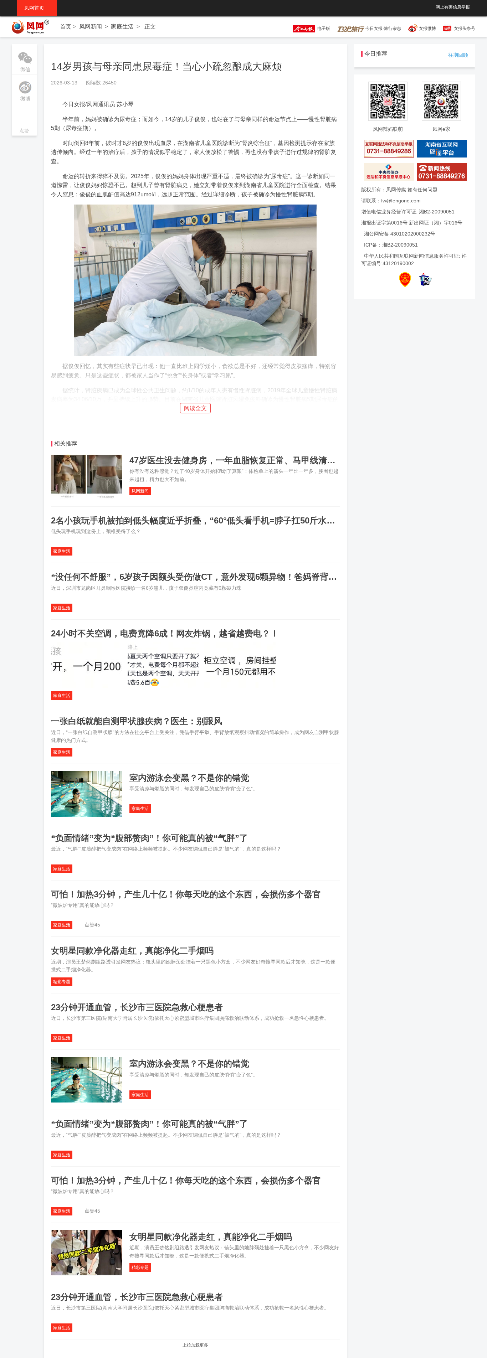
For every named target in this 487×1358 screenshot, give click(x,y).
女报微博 (427, 28)
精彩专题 (61, 981)
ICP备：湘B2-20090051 (391, 245)
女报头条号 (464, 28)
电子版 (322, 28)
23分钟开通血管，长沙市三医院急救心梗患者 (137, 1007)
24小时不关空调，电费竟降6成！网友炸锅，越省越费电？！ (165, 633)
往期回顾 (458, 55)
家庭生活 (122, 27)
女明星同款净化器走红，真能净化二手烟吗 (132, 950)
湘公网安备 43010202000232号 (399, 234)
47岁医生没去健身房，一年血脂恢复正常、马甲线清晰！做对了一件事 (262, 460)
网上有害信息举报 (453, 7)
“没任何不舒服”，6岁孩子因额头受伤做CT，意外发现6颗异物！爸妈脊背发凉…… (207, 577)
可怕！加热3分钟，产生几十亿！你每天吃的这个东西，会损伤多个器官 (186, 894)
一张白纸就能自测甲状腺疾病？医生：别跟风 (136, 721)
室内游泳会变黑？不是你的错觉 (189, 778)
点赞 (24, 121)
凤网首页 (37, 8)
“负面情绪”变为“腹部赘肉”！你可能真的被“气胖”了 (149, 838)
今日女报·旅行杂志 (382, 28)
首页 (65, 27)
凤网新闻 (90, 27)
